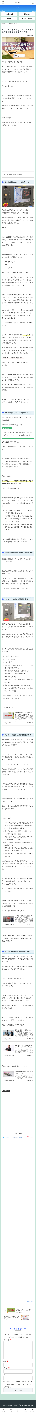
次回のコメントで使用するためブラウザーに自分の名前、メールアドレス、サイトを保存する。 (17, 1384)
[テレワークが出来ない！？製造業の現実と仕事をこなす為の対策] (22, 742)
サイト (5, 1375)
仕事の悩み (6, 1090)
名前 (5, 1361)
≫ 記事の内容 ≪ (12, 174)
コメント (7, 1340)
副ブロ (18, 3)
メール (6, 1368)
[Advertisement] (18, 151)
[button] (32, 651)
